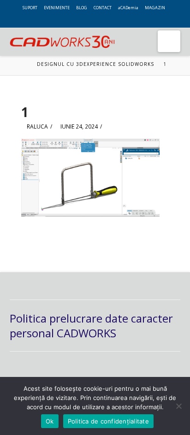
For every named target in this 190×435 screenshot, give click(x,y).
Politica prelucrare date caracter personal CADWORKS (91, 325)
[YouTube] (90, 21)
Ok (50, 421)
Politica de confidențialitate (108, 421)
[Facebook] (174, 8)
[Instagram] (100, 21)
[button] (169, 41)
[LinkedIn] (174, 15)
